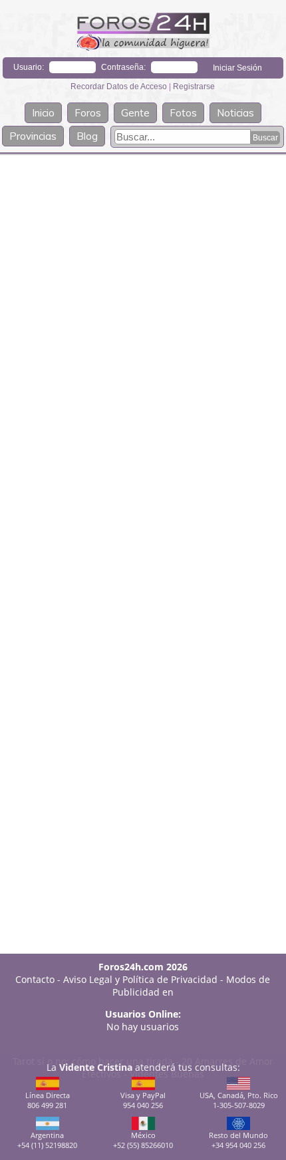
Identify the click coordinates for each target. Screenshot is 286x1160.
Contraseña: (123, 67)
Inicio (43, 112)
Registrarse (194, 86)
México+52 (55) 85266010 (143, 1140)
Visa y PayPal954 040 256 (143, 1100)
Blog (87, 136)
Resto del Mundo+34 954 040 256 (238, 1140)
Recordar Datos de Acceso (120, 86)
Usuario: (28, 67)
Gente (135, 112)
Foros (87, 112)
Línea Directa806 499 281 (47, 1100)
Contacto (35, 979)
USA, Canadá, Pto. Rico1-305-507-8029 (239, 1100)
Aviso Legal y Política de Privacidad (140, 979)
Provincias (33, 136)
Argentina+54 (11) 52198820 (47, 1140)
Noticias (235, 112)
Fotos (183, 112)
